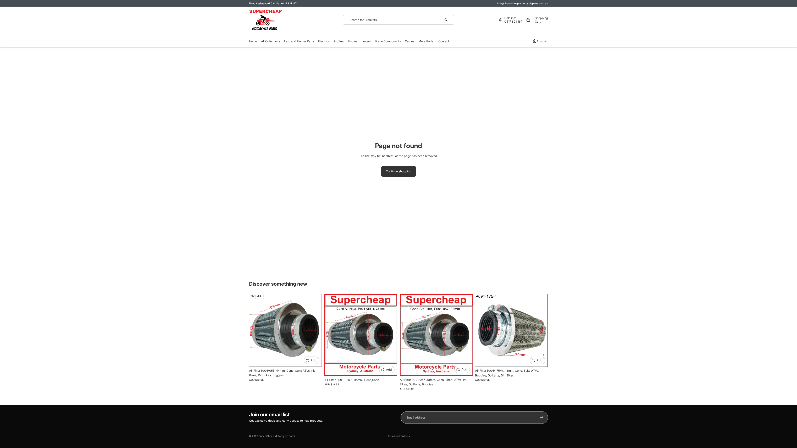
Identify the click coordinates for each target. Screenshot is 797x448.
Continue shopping (398, 171)
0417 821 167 (289, 3)
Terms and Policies (398, 436)
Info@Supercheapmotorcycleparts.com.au (522, 3)
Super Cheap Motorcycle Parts (277, 436)
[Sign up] (541, 417)
